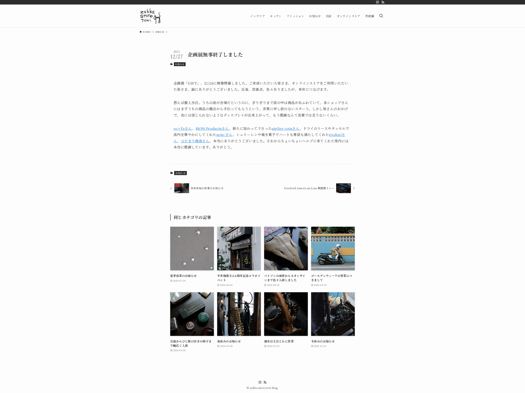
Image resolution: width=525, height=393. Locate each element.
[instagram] (377, 2)
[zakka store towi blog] (150, 16)
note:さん (224, 134)
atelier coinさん (286, 128)
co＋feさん (182, 128)
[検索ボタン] (381, 16)
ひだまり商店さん (195, 140)
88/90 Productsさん (212, 128)
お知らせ (179, 64)
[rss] (383, 2)
